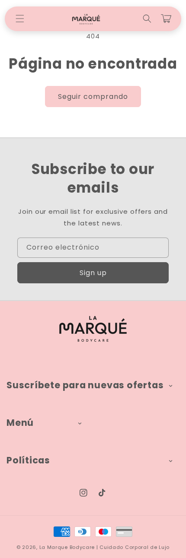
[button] (19, 18)
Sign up (93, 273)
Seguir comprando (93, 96)
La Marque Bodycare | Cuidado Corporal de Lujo (104, 547)
